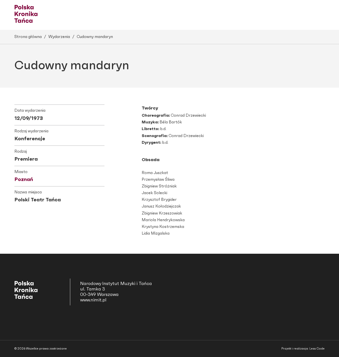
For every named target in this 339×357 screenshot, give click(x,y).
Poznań (23, 179)
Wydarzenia (59, 37)
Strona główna (28, 37)
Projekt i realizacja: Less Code (303, 348)
